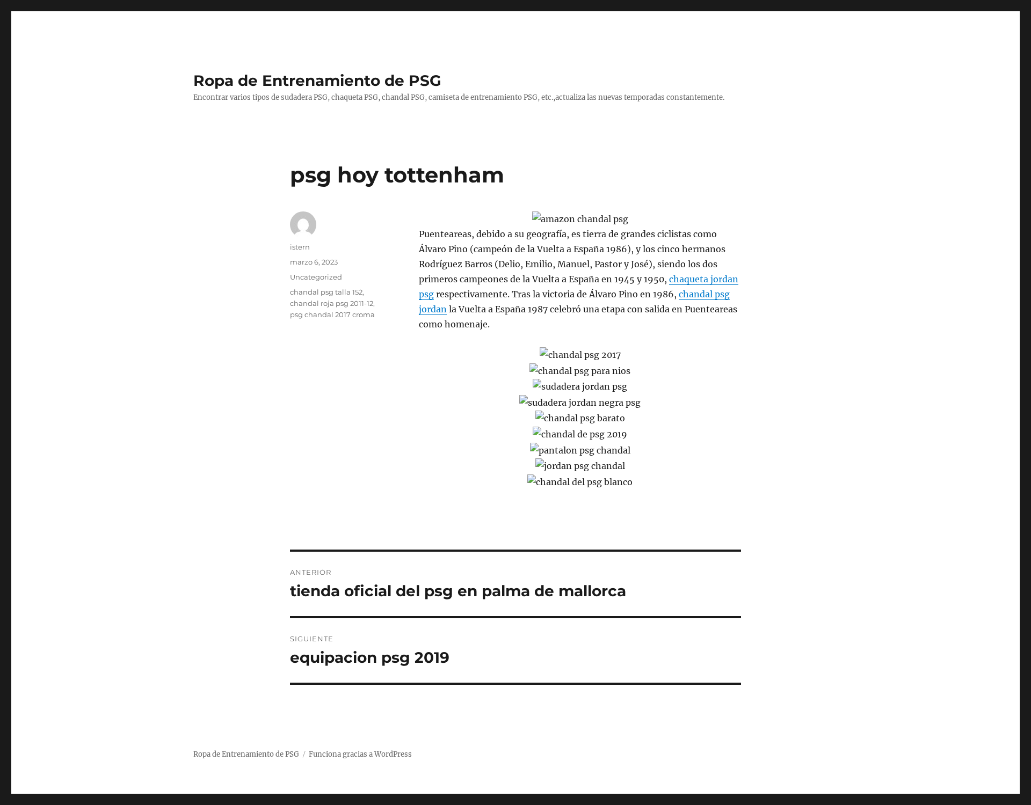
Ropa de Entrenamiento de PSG (317, 80)
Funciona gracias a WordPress (360, 754)
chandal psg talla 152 (326, 292)
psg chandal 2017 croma (332, 314)
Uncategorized (316, 277)
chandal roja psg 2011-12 (331, 303)
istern (300, 247)
